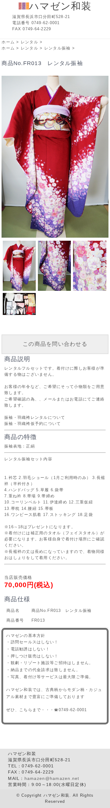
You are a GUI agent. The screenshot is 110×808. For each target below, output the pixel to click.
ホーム (8, 42)
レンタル (29, 42)
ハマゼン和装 (60, 6)
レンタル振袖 (57, 48)
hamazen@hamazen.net (51, 778)
